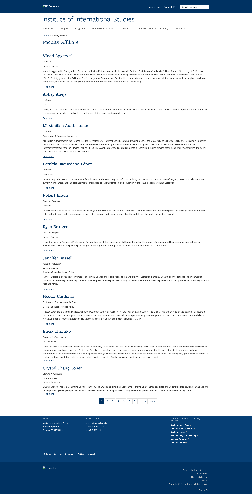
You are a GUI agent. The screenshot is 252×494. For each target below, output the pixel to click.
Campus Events (179, 442)
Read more (48, 86)
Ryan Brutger (55, 226)
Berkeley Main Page (181, 425)
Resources (181, 28)
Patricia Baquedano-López (67, 164)
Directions (70, 454)
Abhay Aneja (54, 94)
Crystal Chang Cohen (63, 368)
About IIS (48, 28)
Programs (80, 28)
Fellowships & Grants (104, 28)
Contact (58, 454)
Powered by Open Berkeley (196, 470)
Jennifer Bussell (57, 258)
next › (144, 402)
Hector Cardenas (59, 296)
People (64, 28)
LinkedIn (92, 454)
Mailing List (154, 6)
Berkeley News (179, 432)
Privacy (205, 480)
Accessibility (203, 473)
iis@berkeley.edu (100, 423)
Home (46, 35)
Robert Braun (55, 195)
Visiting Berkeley (180, 439)
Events (127, 28)
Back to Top (204, 490)
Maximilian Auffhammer (66, 125)
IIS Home (47, 454)
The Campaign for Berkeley (184, 435)
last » (153, 402)
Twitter (81, 454)
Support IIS (169, 6)
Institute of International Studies (88, 19)
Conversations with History (153, 28)
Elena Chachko (57, 331)
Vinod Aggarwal (58, 56)
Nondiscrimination (200, 477)
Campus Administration (183, 428)
